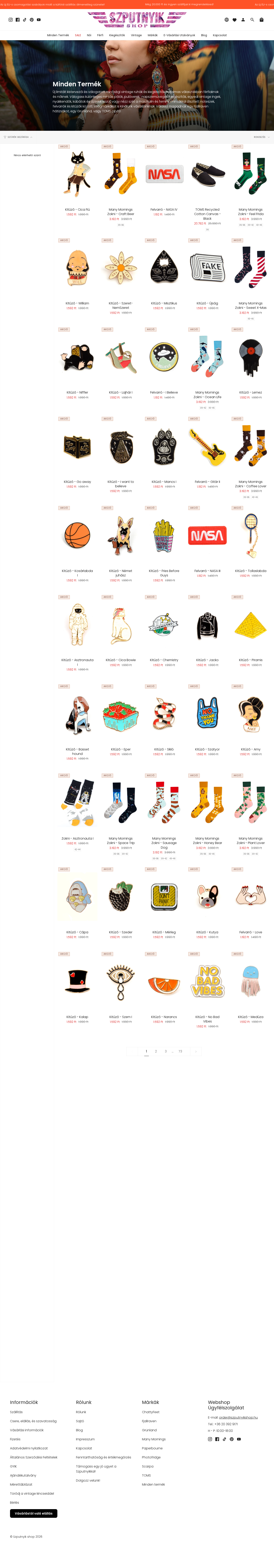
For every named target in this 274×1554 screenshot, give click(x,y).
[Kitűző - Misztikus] (164, 267)
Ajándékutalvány (23, 1475)
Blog (79, 1430)
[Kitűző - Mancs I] (164, 446)
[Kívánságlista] (234, 19)
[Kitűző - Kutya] (207, 896)
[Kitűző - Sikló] (164, 713)
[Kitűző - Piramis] (251, 624)
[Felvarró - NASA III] (207, 535)
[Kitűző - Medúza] (251, 981)
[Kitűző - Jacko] (207, 624)
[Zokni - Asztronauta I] (77, 803)
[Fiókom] (243, 19)
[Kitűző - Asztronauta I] (77, 624)
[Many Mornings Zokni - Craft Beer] (121, 174)
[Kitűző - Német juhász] (121, 535)
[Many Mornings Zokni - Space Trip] (121, 803)
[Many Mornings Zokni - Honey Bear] (207, 803)
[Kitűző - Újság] (207, 267)
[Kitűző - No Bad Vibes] (207, 981)
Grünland (149, 1430)
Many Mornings (154, 1439)
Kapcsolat (84, 1448)
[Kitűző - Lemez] (251, 357)
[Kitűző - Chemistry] (164, 624)
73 (180, 1051)
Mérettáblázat (21, 1484)
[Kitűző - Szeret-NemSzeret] (121, 267)
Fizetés (15, 1439)
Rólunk (81, 1412)
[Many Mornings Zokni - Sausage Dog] (164, 803)
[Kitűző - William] (77, 267)
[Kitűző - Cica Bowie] (121, 624)
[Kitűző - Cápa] (77, 896)
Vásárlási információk (27, 1430)
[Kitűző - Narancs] (164, 981)
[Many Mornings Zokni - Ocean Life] (207, 357)
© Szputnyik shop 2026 (26, 1537)
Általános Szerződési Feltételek (33, 1457)
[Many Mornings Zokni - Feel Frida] (251, 174)
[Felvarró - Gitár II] (207, 446)
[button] (89, 35)
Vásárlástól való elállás (34, 1513)
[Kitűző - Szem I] (121, 981)
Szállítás (16, 1412)
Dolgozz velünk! (88, 1480)
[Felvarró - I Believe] (164, 357)
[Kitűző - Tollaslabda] (251, 535)
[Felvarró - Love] (251, 896)
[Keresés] (252, 19)
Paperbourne (152, 1448)
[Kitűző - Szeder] (121, 896)
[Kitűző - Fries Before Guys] (164, 535)
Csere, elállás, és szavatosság (33, 1421)
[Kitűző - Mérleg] (164, 896)
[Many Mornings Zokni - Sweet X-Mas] (251, 267)
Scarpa (147, 1466)
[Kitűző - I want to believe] (121, 446)
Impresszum (85, 1439)
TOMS (146, 1475)
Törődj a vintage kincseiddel (32, 1493)
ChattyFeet (150, 1412)
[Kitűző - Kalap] (77, 981)
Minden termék (153, 1484)
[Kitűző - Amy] (251, 713)
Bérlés (14, 1502)
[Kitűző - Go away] (77, 446)
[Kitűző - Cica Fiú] (77, 174)
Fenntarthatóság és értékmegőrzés (103, 1457)
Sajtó (80, 1421)
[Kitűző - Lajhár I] (121, 357)
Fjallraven (149, 1421)
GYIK (13, 1466)
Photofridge (151, 1457)
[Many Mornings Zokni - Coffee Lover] (251, 446)
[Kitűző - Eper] (121, 713)
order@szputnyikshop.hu (238, 1417)
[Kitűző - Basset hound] (77, 713)
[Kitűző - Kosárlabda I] (77, 535)
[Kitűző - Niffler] (77, 357)
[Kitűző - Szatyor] (207, 713)
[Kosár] (261, 19)
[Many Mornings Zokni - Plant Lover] (251, 803)
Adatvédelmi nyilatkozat (29, 1448)
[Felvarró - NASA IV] (164, 174)
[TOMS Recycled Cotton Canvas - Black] (207, 174)
